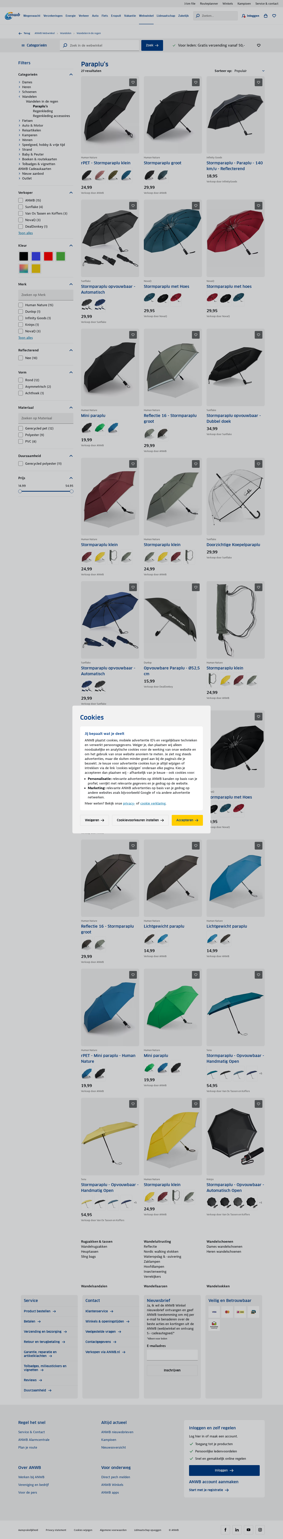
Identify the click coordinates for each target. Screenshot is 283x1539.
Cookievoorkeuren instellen (138, 820)
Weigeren (92, 820)
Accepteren (184, 820)
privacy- (129, 803)
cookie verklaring (153, 803)
